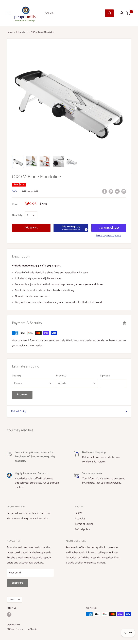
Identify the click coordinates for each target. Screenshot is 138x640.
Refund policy (82, 529)
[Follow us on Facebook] (9, 614)
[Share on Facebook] (104, 191)
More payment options (108, 235)
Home (10, 32)
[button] (71, 228)
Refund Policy (18, 411)
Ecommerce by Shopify (26, 629)
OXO (14, 191)
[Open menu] (8, 13)
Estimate (22, 394)
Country (16, 375)
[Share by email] (123, 191)
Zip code (105, 375)
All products (21, 32)
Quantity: (17, 215)
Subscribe (17, 583)
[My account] (121, 13)
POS (9, 629)
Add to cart (31, 227)
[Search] (109, 13)
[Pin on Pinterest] (111, 191)
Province (61, 375)
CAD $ (11, 599)
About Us (80, 518)
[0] (128, 13)
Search (78, 513)
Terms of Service (84, 524)
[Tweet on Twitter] (117, 191)
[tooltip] (86, 229)
